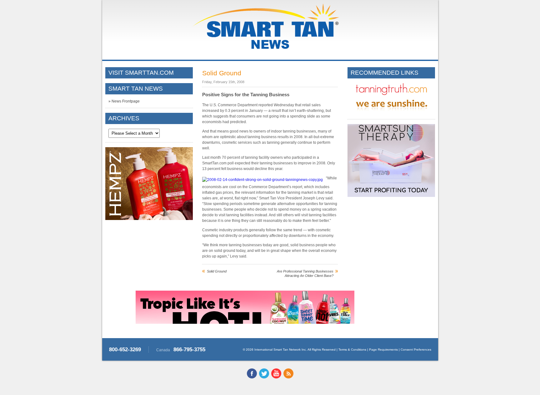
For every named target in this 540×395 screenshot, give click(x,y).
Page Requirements (383, 349)
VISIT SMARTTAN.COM (141, 72)
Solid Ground (217, 271)
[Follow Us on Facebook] (252, 377)
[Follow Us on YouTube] (276, 377)
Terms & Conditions (352, 349)
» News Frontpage (124, 101)
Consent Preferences (416, 349)
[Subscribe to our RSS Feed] (288, 377)
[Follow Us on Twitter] (264, 377)
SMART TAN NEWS (135, 88)
